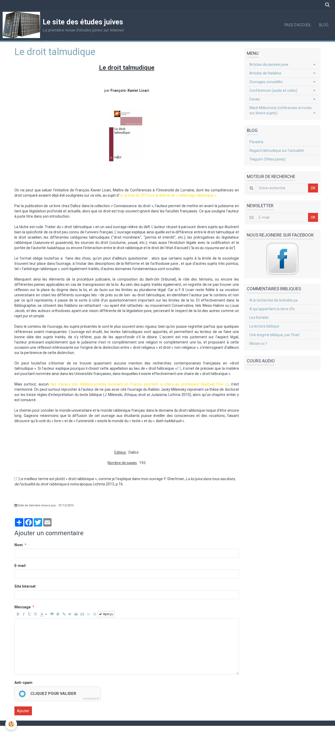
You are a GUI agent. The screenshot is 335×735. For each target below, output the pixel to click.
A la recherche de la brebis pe (273, 300)
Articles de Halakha (265, 73)
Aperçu (107, 614)
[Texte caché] (70, 614)
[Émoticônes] (95, 614)
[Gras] (17, 614)
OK (313, 188)
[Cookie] (11, 724)
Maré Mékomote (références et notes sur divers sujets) (280, 110)
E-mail (20, 566)
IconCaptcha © (91, 698)
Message (22, 607)
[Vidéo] (82, 614)
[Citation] (52, 614)
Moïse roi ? (258, 343)
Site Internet (25, 586)
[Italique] (23, 614)
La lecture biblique (264, 326)
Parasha (256, 142)
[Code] (88, 614)
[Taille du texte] (35, 614)
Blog (323, 25)
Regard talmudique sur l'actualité (276, 150)
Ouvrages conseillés (265, 82)
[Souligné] (29, 614)
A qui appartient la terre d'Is (272, 309)
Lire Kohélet (259, 317)
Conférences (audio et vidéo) (273, 90)
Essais (254, 99)
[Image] (76, 614)
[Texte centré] (58, 614)
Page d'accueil (297, 25)
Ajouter (23, 711)
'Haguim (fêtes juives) (267, 159)
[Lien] (64, 614)
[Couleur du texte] (44, 614)
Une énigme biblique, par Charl (274, 335)
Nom (18, 545)
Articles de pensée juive (268, 64)
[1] (179, 368)
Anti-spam (23, 682)
